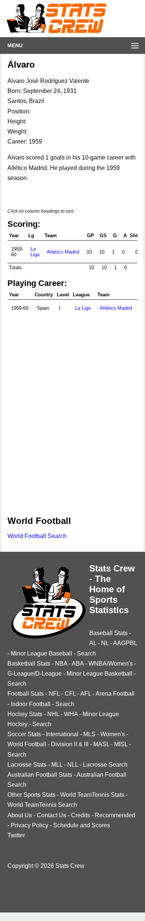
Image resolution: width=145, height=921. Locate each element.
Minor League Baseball (41, 653)
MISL (121, 744)
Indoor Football (31, 704)
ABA (78, 663)
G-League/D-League (34, 673)
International (62, 734)
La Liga (34, 251)
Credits (80, 815)
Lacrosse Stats (26, 764)
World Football (26, 744)
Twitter (16, 835)
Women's (112, 734)
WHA (71, 714)
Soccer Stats (24, 734)
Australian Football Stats (39, 775)
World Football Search (37, 536)
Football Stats (25, 693)
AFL (85, 693)
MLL (56, 764)
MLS (89, 734)
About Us (19, 815)
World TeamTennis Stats (92, 795)
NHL (53, 714)
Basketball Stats (28, 663)
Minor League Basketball (99, 673)
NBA (61, 663)
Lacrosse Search (105, 764)
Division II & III (69, 744)
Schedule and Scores (81, 825)
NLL (72, 764)
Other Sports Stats (31, 795)
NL (105, 643)
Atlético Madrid (63, 252)
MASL (101, 744)
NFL (54, 693)
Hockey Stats (24, 714)
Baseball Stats (108, 633)
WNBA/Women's (110, 663)
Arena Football (115, 693)
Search (86, 653)
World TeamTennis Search (42, 805)
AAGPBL (125, 643)
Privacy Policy (29, 825)
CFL (70, 693)
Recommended (115, 815)
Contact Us (51, 815)
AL (92, 643)
